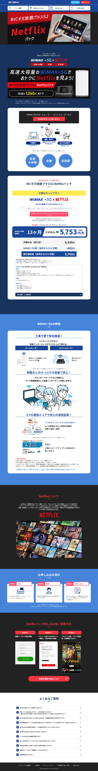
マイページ (86, 2)
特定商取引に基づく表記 (63, 765)
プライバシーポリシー (48, 765)
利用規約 (37, 765)
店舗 (18, 596)
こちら (37, 101)
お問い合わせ (76, 765)
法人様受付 (76, 2)
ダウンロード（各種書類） (25, 765)
